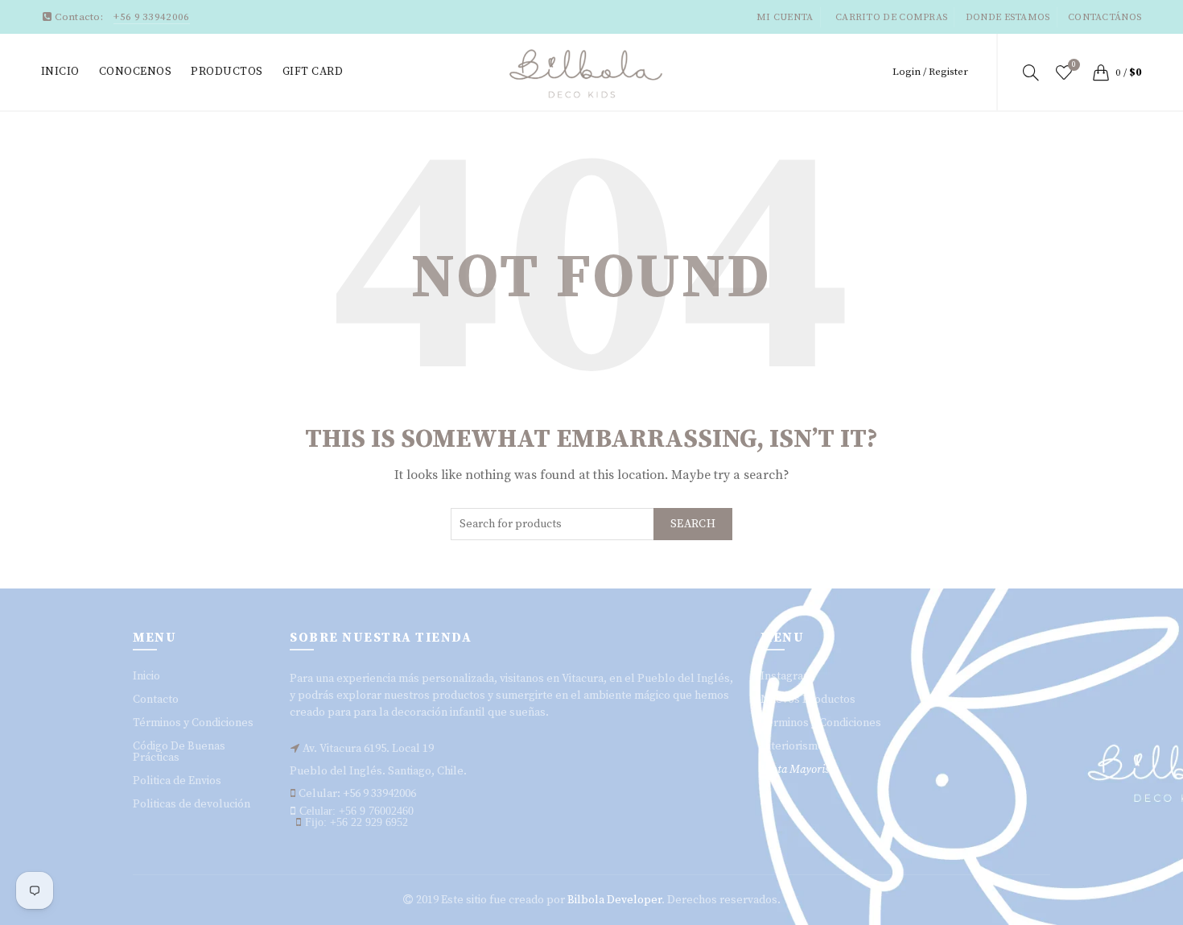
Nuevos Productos (807, 699)
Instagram (786, 676)
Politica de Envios (177, 781)
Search (692, 524)
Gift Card (313, 71)
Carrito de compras (891, 17)
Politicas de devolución (191, 804)
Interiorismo (792, 746)
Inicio (60, 71)
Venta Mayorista (799, 769)
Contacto (156, 699)
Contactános (1104, 17)
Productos (227, 71)
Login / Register (930, 71)
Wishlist (1074, 64)
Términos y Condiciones (193, 723)
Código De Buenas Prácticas (179, 752)
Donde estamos (1008, 17)
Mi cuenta (785, 17)
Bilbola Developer (614, 900)
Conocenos (135, 71)
